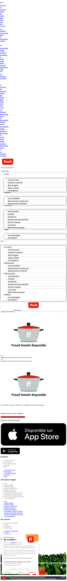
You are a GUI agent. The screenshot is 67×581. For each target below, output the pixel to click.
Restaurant (7, 192)
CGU (5, 483)
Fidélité (6, 229)
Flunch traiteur (8, 528)
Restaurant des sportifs (18, 219)
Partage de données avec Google (13, 563)
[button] (33, 241)
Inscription (12, 238)
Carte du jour (13, 180)
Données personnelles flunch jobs (13, 496)
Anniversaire (13, 211)
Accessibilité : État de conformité (13, 493)
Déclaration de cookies (26, 558)
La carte (6, 174)
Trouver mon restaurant (11, 523)
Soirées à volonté (15, 182)
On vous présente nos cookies (12, 565)
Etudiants (12, 217)
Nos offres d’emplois (10, 463)
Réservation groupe (16, 227)
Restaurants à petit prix (18, 201)
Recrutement (8, 462)
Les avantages (14, 235)
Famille (11, 214)
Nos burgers (13, 185)
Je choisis (20, 572)
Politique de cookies (10, 490)
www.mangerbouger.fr (53, 577)
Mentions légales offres (10, 488)
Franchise (7, 465)
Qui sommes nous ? (9, 460)
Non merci (8, 572)
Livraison (12, 225)
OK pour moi (32, 572)
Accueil (3, 311)
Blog (5, 467)
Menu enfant (13, 188)
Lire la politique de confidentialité (11, 558)
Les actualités (14, 198)
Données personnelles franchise (13, 495)
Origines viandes (8, 485)
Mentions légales (9, 486)
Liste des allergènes (9, 498)
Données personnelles (10, 491)
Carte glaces (13, 190)
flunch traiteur (14, 222)
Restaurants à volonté (17, 203)
